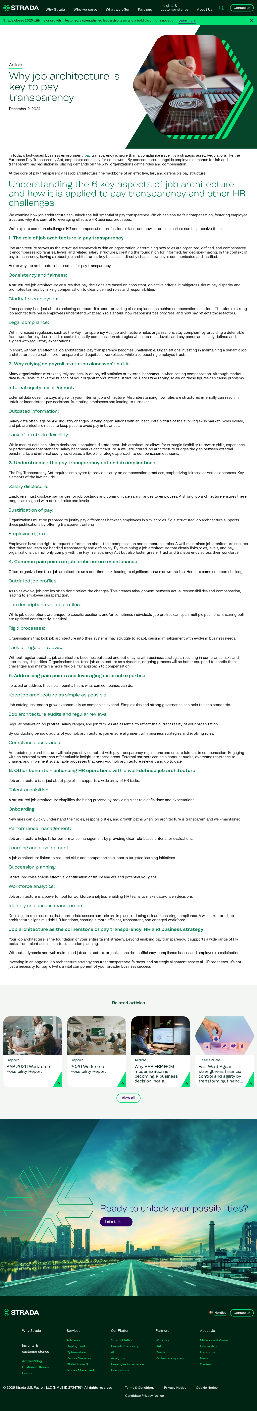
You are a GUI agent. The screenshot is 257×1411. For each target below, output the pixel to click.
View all (128, 1098)
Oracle (160, 1352)
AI (112, 1352)
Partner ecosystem (170, 1358)
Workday (162, 1340)
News (204, 1358)
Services (73, 1331)
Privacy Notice (175, 1388)
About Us (204, 9)
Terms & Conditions (139, 1388)
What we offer (118, 9)
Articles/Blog (32, 1361)
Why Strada (55, 9)
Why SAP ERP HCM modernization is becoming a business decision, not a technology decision (156, 1074)
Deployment (76, 1346)
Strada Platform (123, 1340)
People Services (79, 1358)
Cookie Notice (207, 1388)
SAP (159, 1346)
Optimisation (76, 1352)
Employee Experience (127, 1364)
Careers (206, 1364)
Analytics (118, 1358)
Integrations (120, 1370)
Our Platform (121, 1331)
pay (88, 155)
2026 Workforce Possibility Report (88, 1069)
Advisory (73, 1340)
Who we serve (85, 9)
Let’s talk (113, 1222)
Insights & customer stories (175, 8)
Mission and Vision (214, 1340)
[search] (221, 7)
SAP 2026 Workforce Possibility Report (28, 1069)
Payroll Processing (125, 1346)
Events (27, 1373)
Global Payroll (77, 1364)
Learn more (187, 20)
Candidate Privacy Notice (144, 1396)
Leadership (208, 1346)
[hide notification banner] (251, 20)
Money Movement (80, 1370)
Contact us (242, 8)
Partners (145, 9)
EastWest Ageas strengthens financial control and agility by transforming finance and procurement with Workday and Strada (221, 1074)
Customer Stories (35, 1367)
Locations (207, 1352)
